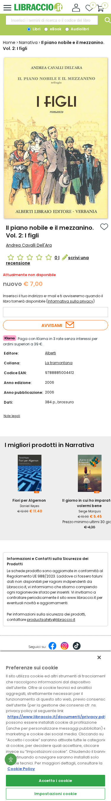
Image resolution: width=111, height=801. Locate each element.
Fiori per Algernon (29, 500)
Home (9, 42)
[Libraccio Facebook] (52, 649)
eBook (55, 29)
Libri (36, 29)
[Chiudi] (99, 657)
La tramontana (59, 362)
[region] (55, 726)
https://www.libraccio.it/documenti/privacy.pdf (56, 717)
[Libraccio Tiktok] (77, 649)
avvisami (51, 325)
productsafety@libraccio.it (51, 619)
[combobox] (52, 20)
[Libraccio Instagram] (64, 649)
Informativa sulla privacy (70, 301)
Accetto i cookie (55, 780)
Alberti (50, 352)
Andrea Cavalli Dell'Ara (29, 245)
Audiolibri (79, 29)
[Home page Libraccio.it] (38, 10)
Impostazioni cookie (55, 794)
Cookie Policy (21, 769)
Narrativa (28, 42)
